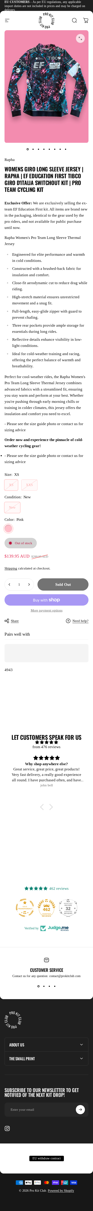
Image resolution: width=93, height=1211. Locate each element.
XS (11, 485)
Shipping (11, 568)
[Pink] (8, 528)
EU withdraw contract (47, 1158)
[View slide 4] (54, 986)
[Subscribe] (80, 1109)
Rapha (10, 160)
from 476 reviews (46, 747)
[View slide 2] (43, 986)
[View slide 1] (38, 986)
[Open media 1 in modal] (80, 38)
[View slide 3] (49, 986)
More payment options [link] (47, 610)
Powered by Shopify (61, 1190)
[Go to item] (27, 149)
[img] (46, 742)
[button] (43, 807)
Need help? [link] (80, 621)
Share (15, 621)
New (12, 507)
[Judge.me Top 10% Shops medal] (71, 908)
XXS (29, 485)
